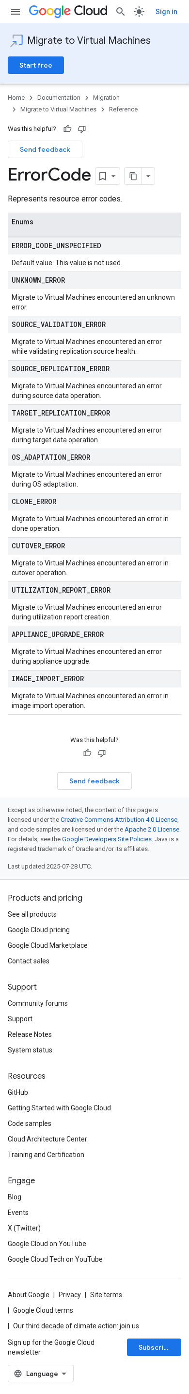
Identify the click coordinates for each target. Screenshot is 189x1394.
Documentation (58, 97)
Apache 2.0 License (152, 829)
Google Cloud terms (43, 1310)
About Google (28, 1295)
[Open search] (120, 12)
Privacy (70, 1295)
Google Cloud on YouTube (47, 1244)
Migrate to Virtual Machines (89, 41)
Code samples (29, 1123)
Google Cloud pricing (39, 930)
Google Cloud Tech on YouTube (55, 1259)
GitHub (18, 1092)
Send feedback (45, 149)
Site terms (106, 1295)
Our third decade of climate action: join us (76, 1326)
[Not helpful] (82, 129)
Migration (106, 97)
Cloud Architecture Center (47, 1139)
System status (30, 1050)
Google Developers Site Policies (107, 839)
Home (16, 97)
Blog (14, 1197)
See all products (32, 914)
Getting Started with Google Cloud (59, 1108)
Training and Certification (46, 1155)
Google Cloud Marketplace (48, 945)
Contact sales (28, 961)
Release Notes (30, 1034)
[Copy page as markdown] (133, 176)
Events (18, 1212)
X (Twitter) (24, 1228)
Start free (35, 65)
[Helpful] (67, 129)
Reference (123, 109)
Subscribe (155, 1347)
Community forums (38, 1003)
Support (20, 1019)
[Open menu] (15, 11)
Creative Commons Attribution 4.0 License (119, 819)
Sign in (166, 12)
